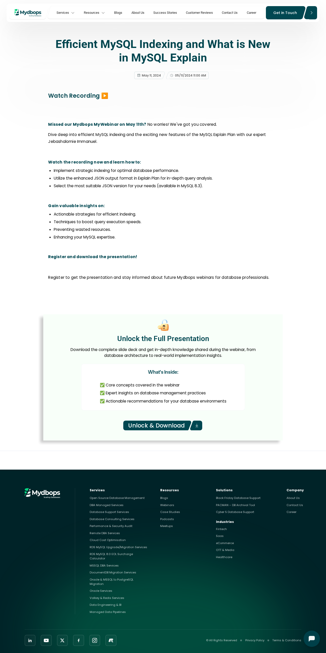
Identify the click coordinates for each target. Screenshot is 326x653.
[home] (28, 13)
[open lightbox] (105, 96)
